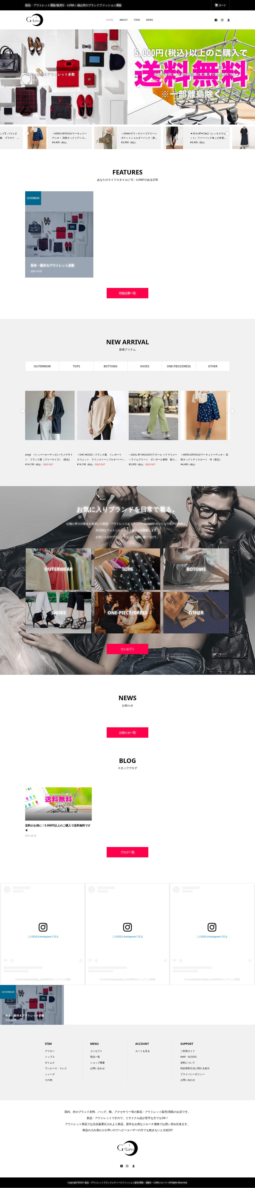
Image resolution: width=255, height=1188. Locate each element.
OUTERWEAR (42, 366)
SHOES (144, 366)
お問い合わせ (97, 1068)
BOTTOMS (110, 366)
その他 (48, 1079)
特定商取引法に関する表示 (195, 1068)
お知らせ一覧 (127, 732)
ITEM (137, 19)
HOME (109, 19)
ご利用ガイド (187, 1051)
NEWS (149, 19)
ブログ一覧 (127, 852)
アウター (50, 1051)
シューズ (50, 1074)
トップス (50, 1056)
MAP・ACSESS (188, 1056)
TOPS (76, 366)
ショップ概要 (97, 1062)
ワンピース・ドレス (56, 1068)
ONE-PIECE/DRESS (179, 366)
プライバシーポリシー (192, 1074)
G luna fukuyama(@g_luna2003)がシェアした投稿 (43, 979)
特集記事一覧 (127, 293)
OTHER (212, 366)
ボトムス (50, 1062)
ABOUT (124, 19)
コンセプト (127, 649)
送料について (187, 1062)
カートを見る (142, 1051)
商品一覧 (95, 1056)
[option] (64, 77)
